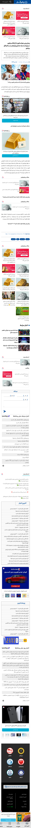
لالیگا (18, 239)
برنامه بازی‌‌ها (24, 807)
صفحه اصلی (24, 794)
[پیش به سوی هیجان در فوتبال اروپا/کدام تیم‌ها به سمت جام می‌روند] (24, 340)
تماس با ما (11, 794)
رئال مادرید (22, 239)
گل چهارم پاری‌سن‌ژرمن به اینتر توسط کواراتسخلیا (17, 556)
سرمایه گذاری (15, 156)
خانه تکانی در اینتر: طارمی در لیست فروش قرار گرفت (17, 539)
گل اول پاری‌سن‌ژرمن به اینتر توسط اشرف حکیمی (18, 563)
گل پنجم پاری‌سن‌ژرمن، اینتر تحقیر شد (20, 554)
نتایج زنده (24, 801)
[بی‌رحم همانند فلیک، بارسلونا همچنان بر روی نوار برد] (24, 348)
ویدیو (25, 804)
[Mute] (6, 112)
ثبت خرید (15, 121)
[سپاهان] (21, 751)
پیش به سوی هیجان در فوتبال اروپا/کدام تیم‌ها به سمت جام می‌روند (10, 340)
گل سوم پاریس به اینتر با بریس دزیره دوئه (19, 559)
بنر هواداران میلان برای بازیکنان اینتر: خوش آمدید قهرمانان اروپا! (17, 542)
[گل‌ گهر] (21, 772)
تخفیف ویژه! (8, 820)
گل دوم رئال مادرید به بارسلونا (21, 511)
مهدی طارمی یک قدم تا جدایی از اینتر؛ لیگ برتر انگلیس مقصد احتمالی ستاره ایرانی (16, 524)
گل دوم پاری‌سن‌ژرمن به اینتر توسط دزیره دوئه (18, 561)
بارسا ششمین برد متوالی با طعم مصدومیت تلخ (10, 332)
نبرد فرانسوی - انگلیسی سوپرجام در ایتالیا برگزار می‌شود (16, 536)
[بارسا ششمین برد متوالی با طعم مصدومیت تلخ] (24, 332)
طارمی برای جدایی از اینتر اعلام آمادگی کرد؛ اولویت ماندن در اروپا (16, 531)
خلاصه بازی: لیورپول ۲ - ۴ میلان (21, 527)
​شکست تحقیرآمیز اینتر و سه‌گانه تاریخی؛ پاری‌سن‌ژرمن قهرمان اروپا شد (16, 550)
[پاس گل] (22, 1)
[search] (9, 2)
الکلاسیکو (13, 239)
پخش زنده (9, 807)
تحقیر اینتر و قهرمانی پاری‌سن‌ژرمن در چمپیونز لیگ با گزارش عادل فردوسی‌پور (17, 546)
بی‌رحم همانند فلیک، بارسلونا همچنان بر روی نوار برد (10, 347)
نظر (25, 399)
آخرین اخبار (22, 503)
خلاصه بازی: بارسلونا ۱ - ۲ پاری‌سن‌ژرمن (20, 521)
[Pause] (4, 112)
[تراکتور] (10, 751)
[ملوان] (10, 772)
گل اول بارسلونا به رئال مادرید (22, 514)
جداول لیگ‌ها (10, 801)
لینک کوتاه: (27, 234)
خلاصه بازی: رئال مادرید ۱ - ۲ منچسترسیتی (19, 509)
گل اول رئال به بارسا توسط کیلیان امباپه (20, 516)
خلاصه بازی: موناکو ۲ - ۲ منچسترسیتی (20, 518)
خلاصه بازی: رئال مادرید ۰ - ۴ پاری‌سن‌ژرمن (19, 534)
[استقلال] (10, 762)
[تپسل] (2, 96)
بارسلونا (27, 239)
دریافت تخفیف (15, 730)
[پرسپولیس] (21, 762)
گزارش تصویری (10, 804)
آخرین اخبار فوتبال (22, 797)
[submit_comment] (4, 411)
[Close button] (30, 811)
